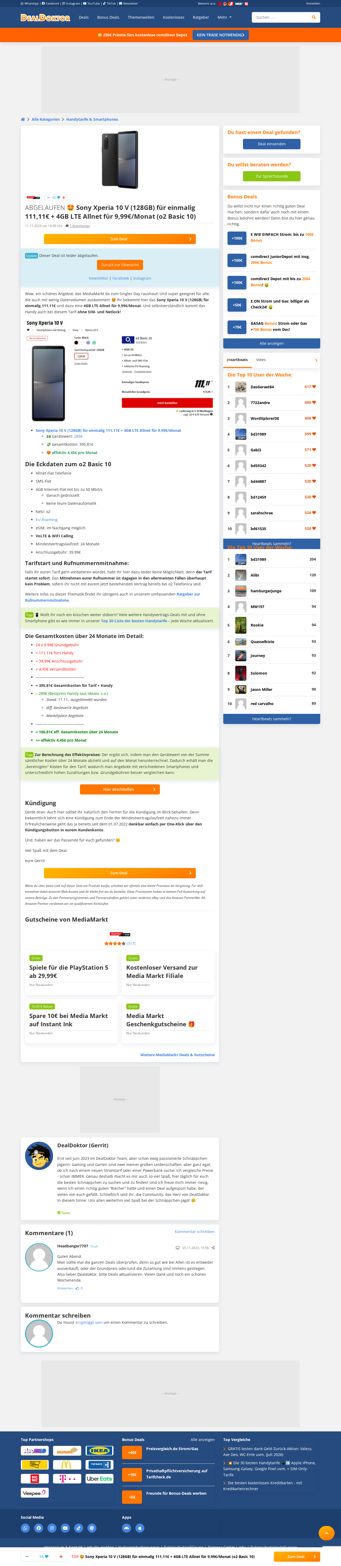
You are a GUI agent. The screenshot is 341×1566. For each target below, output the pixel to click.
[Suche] (314, 17)
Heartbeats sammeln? (271, 543)
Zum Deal (118, 238)
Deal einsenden (272, 143)
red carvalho (262, 703)
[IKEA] (99, 1450)
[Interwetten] (34, 1464)
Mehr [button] (223, 17)
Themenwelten (141, 17)
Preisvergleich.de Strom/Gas (172, 1448)
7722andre (260, 402)
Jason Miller (261, 689)
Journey (258, 655)
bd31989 (258, 434)
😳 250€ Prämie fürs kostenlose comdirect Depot (142, 34)
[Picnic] (34, 1478)
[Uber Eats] (99, 1478)
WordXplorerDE (265, 418)
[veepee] (34, 1492)
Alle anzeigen (272, 343)
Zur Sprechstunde (272, 176)
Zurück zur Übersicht (120, 264)
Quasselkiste (262, 641)
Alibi (255, 575)
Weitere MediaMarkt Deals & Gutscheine (177, 1054)
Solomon (259, 673)
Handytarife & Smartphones (92, 119)
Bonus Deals (108, 17)
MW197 (257, 606)
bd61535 (258, 528)
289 (78, 436)
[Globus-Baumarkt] (67, 1450)
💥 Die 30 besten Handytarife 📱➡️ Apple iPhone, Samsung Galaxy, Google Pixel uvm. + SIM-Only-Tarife (269, 1468)
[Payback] (99, 1464)
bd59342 (258, 465)
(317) (131, 943)
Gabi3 (256, 449)
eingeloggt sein (89, 1322)
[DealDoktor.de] (45, 17)
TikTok (111, 3)
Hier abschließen (118, 789)
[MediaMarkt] (33, 197)
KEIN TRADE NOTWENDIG (219, 34)
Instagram (73, 3)
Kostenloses (173, 17)
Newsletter (130, 3)
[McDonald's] (67, 1464)
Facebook (52, 3)
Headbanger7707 (77, 1245)
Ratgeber (201, 17)
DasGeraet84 (262, 386)
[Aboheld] (34, 1450)
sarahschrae (262, 512)
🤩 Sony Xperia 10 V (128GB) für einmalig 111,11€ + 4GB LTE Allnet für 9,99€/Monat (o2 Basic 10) (163, 1556)
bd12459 (258, 497)
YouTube (94, 3)
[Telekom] (67, 1478)
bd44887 (258, 481)
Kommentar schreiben (195, 1231)
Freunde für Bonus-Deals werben (176, 1493)
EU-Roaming (47, 519)
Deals (84, 17)
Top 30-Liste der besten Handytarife (134, 620)
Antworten (65, 1288)
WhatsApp (32, 3)
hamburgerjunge (266, 590)
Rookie (257, 625)
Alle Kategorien (46, 119)
